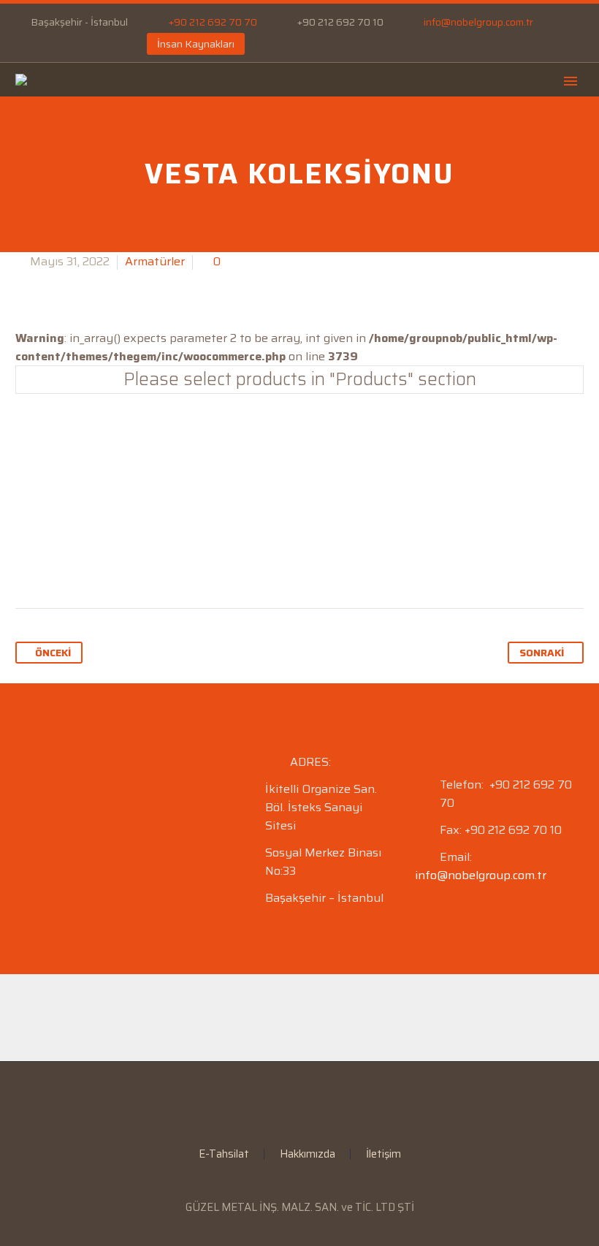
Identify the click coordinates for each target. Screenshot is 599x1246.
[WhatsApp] (88, 44)
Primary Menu (570, 81)
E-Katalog (521, 126)
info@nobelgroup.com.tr (478, 22)
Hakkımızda (307, 1154)
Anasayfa (151, 126)
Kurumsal (244, 126)
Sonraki (541, 653)
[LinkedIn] (45, 44)
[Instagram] (66, 44)
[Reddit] (166, 562)
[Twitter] (55, 562)
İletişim (383, 1154)
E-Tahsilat (426, 126)
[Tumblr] (111, 562)
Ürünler (335, 126)
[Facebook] (23, 44)
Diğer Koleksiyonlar (299, 439)
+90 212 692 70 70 (213, 22)
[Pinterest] (83, 562)
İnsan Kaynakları (195, 44)
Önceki (53, 653)
